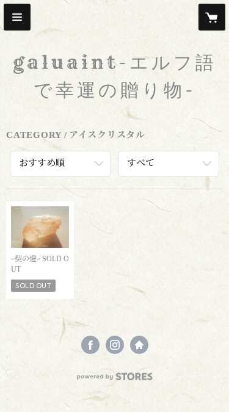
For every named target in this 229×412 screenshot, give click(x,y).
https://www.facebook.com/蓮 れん (90, 345)
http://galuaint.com (139, 345)
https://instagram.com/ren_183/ (115, 345)
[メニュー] (17, 17)
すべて (140, 163)
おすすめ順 (42, 163)
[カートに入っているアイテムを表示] (211, 17)
